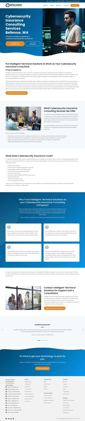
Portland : (9, 403)
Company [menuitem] (65, 5)
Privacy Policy (76, 418)
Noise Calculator (47, 402)
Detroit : (9, 389)
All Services (27, 401)
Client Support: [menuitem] (72, 1)
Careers (65, 384)
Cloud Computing (29, 394)
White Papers (47, 384)
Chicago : (9, 387)
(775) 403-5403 (14, 405)
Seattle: (9, 412)
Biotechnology (66, 405)
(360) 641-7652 (15, 398)
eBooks (45, 389)
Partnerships (66, 391)
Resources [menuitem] (58, 5)
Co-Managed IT (28, 389)
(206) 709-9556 (14, 412)
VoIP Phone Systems (29, 396)
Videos (45, 386)
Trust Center (66, 394)
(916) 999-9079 (17, 407)
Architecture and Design (68, 400)
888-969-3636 (11, 383)
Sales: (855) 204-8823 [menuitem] (59, 1)
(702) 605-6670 (16, 391)
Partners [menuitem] (51, 1)
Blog (45, 381)
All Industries (66, 412)
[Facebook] (11, 418)
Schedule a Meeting (42, 368)
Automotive (66, 402)
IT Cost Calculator (48, 398)
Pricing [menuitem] (51, 5)
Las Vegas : (10, 391)
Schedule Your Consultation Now (15, 43)
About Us (65, 381)
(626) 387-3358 (16, 394)
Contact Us (75, 5)
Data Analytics (28, 391)
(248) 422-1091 (14, 389)
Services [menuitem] (45, 5)
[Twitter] (13, 418)
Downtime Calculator (49, 400)
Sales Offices (9, 385)
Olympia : (9, 398)
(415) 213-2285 (15, 396)
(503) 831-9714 (15, 403)
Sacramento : (10, 407)
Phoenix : (9, 401)
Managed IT (27, 386)
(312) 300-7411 (15, 387)
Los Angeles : (10, 394)
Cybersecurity (28, 381)
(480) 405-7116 (15, 401)
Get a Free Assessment (32, 43)
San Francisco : (10, 410)
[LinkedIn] (8, 418)
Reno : (8, 405)
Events (64, 389)
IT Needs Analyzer (48, 395)
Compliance (27, 384)
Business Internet (29, 399)
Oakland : (9, 396)
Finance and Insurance (68, 410)
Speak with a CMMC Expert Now (55, 308)
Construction (66, 407)
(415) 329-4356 (17, 410)
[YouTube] (6, 418)
